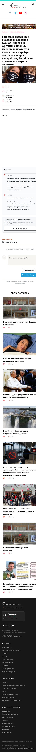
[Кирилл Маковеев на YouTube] (13, 625)
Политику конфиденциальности (25, 748)
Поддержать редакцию (10, 714)
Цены (4, 691)
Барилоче (5, 665)
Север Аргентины (8, 669)
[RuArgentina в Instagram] (8, 625)
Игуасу (4, 656)
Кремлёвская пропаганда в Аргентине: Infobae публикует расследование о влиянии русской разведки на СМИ (19, 586)
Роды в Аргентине (8, 697)
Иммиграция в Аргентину (10, 694)
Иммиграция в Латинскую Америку (14, 685)
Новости (5, 720)
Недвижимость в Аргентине (11, 700)
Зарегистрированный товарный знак (13, 608)
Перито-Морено (7, 662)
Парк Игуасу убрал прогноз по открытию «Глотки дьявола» (15, 432)
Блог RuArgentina (7, 723)
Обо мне (5, 682)
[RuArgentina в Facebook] (4, 625)
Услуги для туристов (9, 688)
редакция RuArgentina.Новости (25, 109)
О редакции (6, 711)
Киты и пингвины (7, 659)
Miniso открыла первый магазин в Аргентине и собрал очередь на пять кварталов (18, 511)
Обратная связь (7, 717)
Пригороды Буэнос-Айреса (11, 650)
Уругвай (4, 653)
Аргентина (5, 729)
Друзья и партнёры (8, 726)
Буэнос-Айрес (7, 647)
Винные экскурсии (8, 672)
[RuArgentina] (11, 604)
